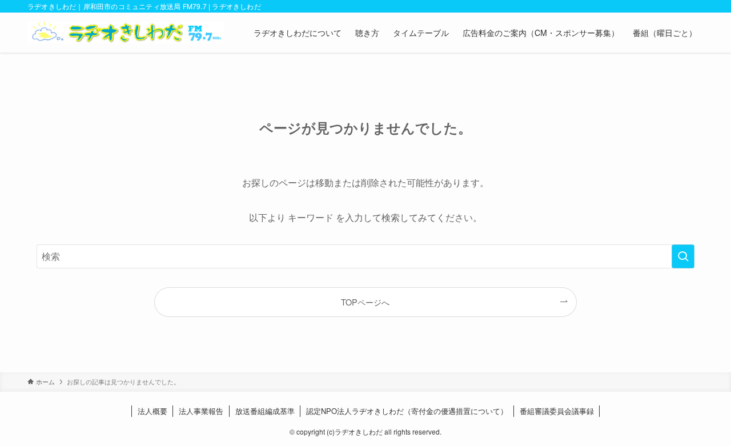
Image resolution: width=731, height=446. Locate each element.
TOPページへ (365, 302)
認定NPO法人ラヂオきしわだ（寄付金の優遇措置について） (407, 410)
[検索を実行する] (683, 256)
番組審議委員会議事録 (557, 410)
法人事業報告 (201, 410)
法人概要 (152, 410)
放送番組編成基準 (265, 410)
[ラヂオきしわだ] (125, 32)
